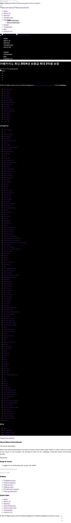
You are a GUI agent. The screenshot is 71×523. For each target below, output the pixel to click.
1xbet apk (6, 158)
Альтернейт (7, 409)
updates (6, 398)
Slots (5, 381)
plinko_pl (6, 355)
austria (5, 186)
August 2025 (7, 89)
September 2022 (9, 111)
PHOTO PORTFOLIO (13, 23)
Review (5, 366)
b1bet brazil (7, 199)
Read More (3, 458)
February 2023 (8, 109)
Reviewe (6, 368)
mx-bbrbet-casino (9, 323)
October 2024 (8, 104)
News (5, 327)
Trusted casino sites (10, 394)
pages (5, 338)
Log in (5, 428)
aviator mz (7, 195)
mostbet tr (7, 316)
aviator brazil (7, 190)
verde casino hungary (10, 401)
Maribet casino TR (9, 277)
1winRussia (6, 154)
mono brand (7, 290)
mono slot (6, 292)
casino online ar (8, 232)
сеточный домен (8, 416)
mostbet (6, 305)
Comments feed (9, 432)
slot (4, 379)
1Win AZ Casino (8, 134)
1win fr (5, 143)
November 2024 (8, 102)
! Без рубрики (7, 130)
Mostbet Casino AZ (9, 307)
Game (5, 255)
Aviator (5, 188)
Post (4, 357)
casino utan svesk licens (11, 240)
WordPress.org (8, 435)
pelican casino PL (9, 342)
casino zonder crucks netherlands (15, 242)
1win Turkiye (7, 149)
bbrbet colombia (9, 203)
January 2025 (8, 100)
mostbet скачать (9, 318)
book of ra (6, 216)
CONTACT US (7, 31)
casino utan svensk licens (12, 238)
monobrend (7, 299)
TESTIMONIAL (7, 27)
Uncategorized (13, 69)
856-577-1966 (5, 473)
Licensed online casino (11, 275)
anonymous (7, 182)
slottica (6, 383)
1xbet (5, 156)
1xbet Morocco (8, 171)
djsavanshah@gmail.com (8, 469)
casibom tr (7, 221)
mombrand (7, 288)
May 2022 (6, 115)
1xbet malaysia (8, 169)
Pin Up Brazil (7, 346)
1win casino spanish (9, 141)
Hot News (6, 264)
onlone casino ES (9, 331)
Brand (5, 219)
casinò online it (8, 234)
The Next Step (8, 18)
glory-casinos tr (8, 262)
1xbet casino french (10, 162)
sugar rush (7, 388)
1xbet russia (7, 173)
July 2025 (6, 91)
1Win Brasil (6, 136)
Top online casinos (9, 392)
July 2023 (6, 107)
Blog (4, 29)
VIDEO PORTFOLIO (13, 20)
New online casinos (9, 325)
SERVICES (6, 15)
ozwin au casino (8, 336)
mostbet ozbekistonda (11, 312)
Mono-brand (7, 294)
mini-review (7, 284)
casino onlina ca (8, 229)
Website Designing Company (44, 85)
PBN (4, 340)
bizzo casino (7, 212)
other (5, 333)
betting (5, 210)
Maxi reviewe (7, 281)
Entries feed (7, 430)
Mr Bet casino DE (9, 320)
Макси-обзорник (8, 414)
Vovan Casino (8, 405)
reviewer (6, 370)
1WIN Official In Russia (10, 147)
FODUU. (57, 516)
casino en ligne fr (9, 227)
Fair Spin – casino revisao (11, 249)
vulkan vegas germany (11, 407)
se (4, 377)
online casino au (8, 329)
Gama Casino (8, 251)
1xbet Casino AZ (8, 160)
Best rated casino (9, 208)
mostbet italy (8, 310)
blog (4, 214)
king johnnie (7, 273)
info (4, 266)
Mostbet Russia (8, 314)
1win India (6, 145)
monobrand (7, 297)
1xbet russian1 (8, 177)
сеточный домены (9, 418)
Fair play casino (8, 247)
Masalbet (6, 279)
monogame (7, 301)
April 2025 (6, 98)
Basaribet (6, 201)
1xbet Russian (7, 175)
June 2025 (6, 94)
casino (5, 225)
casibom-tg (7, 223)
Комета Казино (8, 411)
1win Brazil (6, 138)
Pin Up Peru (7, 349)
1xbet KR (6, 167)
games (5, 258)
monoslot (6, 303)
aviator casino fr (9, 193)
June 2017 (6, 122)
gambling (6, 253)
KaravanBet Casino (9, 268)
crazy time (7, 245)
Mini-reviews (7, 286)
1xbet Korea (7, 164)
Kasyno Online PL (9, 271)
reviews (6, 372)
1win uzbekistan (8, 151)
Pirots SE (6, 353)
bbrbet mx (7, 206)
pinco (5, 351)
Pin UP (5, 344)
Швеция (6, 420)
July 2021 (6, 117)
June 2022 (6, 113)
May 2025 (6, 96)
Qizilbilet (6, 364)
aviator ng (6, 197)
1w (4, 132)
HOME (5, 11)
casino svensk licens (10, 236)
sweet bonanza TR (9, 390)
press (5, 362)
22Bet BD (6, 180)
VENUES (6, 25)
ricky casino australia (10, 375)
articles (6, 184)
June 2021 (6, 120)
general (6, 260)
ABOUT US (6, 13)
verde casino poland (10, 403)
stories (5, 385)
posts (5, 359)
